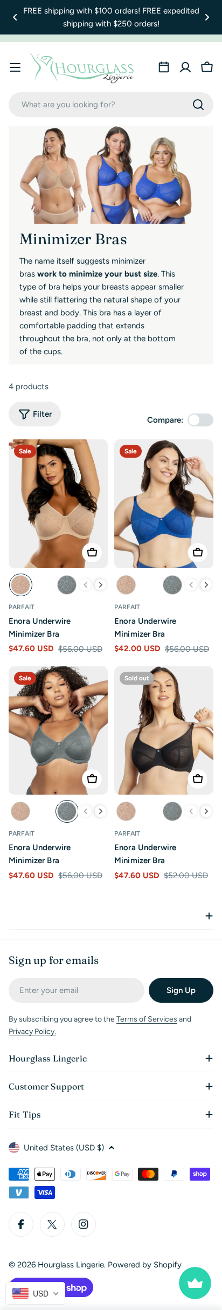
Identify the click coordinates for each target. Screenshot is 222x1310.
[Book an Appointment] (163, 67)
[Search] (198, 104)
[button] (15, 17)
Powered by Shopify (145, 1265)
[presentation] (101, 585)
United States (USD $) (64, 1148)
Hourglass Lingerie (71, 1265)
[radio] (20, 585)
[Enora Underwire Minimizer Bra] (58, 503)
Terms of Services (146, 1019)
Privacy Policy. (32, 1031)
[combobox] (111, 104)
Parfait (21, 607)
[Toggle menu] (15, 67)
